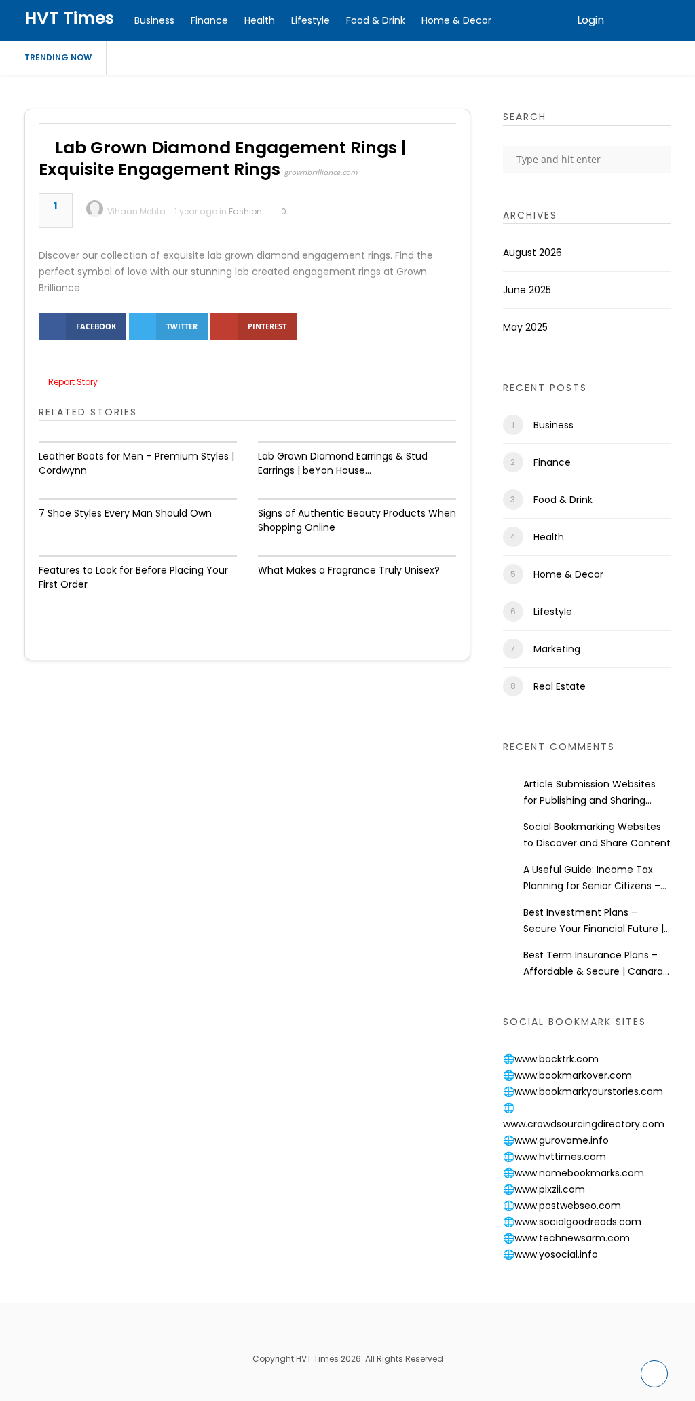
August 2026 (532, 252)
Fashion (245, 211)
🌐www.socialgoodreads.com (572, 1222)
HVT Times (69, 18)
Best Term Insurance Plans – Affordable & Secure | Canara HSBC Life (593, 963)
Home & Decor (456, 20)
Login (590, 20)
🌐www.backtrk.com (551, 1059)
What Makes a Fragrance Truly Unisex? (349, 570)
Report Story (73, 382)
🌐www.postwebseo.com (562, 1205)
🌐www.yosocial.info (550, 1254)
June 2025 (527, 290)
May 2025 (525, 327)
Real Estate (559, 686)
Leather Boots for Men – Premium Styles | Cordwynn (136, 463)
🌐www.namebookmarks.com (573, 1173)
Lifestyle (310, 20)
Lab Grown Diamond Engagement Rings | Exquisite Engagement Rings (223, 158)
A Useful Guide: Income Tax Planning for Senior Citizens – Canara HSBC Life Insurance (591, 878)
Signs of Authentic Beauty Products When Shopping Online (357, 520)
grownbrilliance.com (321, 172)
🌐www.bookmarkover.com (567, 1075)
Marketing (556, 649)
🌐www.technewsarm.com (566, 1238)
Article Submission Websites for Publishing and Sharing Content (589, 792)
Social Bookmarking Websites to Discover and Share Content (597, 835)
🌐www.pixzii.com (544, 1189)
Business (154, 20)
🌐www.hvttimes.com (554, 1156)
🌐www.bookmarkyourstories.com (583, 1091)
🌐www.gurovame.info (556, 1140)
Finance (209, 20)
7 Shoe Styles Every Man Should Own (125, 513)
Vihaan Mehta (136, 211)
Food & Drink (375, 20)
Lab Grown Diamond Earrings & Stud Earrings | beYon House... (343, 463)
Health (259, 20)
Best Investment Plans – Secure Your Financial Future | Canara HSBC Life (593, 921)
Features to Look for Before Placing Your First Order (133, 577)
